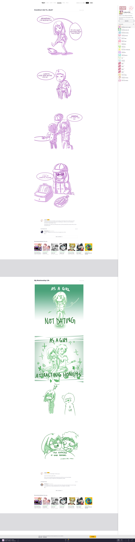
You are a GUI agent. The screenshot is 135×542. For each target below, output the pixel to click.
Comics (51, 2)
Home (48, 2)
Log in (87, 2)
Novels (55, 2)
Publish (91, 2)
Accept (92, 536)
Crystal (45, 219)
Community (59, 2)
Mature (63, 2)
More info (40, 536)
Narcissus (46, 483)
